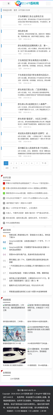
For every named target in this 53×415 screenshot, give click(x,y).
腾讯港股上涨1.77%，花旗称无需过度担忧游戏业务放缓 (29, 260)
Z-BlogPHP (38, 393)
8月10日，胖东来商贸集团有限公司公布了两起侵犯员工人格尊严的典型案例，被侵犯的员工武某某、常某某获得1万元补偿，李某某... (34, 124)
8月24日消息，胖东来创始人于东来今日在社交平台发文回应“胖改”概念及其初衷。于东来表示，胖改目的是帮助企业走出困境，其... (34, 21)
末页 (7, 168)
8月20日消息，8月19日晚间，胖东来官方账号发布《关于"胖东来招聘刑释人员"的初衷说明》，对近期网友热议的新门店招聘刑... (34, 51)
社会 (19, 83)
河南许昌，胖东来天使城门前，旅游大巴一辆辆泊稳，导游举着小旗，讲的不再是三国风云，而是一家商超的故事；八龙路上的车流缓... (34, 36)
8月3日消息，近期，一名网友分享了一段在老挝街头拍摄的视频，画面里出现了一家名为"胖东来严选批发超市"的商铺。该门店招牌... (34, 138)
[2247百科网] (26, 3)
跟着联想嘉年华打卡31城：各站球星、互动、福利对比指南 (24, 343)
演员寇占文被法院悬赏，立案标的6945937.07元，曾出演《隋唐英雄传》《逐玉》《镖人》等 (29, 279)
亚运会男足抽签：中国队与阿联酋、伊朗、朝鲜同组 (29, 273)
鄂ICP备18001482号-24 (26, 390)
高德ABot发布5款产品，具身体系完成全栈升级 (27, 254)
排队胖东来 (23, 31)
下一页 (44, 163)
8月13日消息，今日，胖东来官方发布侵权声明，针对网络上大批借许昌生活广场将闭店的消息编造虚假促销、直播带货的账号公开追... (34, 95)
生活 (19, 39)
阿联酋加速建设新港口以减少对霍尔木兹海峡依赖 (28, 291)
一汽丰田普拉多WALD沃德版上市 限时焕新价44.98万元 (29, 267)
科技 (19, 54)
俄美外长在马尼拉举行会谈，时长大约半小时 (26, 285)
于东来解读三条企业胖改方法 (31, 16)
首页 (15, 10)
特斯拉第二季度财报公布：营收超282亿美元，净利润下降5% (29, 236)
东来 (23, 10)
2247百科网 (14, 378)
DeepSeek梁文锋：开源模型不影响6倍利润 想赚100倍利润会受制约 (29, 248)
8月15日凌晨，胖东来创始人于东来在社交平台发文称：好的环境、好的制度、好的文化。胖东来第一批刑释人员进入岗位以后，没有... (34, 65)
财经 (19, 25)
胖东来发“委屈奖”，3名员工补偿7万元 (34, 118)
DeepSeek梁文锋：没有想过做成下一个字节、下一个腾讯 (29, 242)
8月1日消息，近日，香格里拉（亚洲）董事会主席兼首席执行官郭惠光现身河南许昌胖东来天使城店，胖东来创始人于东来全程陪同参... (34, 153)
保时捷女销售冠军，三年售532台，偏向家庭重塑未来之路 (23, 321)
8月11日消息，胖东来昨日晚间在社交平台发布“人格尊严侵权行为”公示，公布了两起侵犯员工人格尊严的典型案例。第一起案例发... (34, 109)
